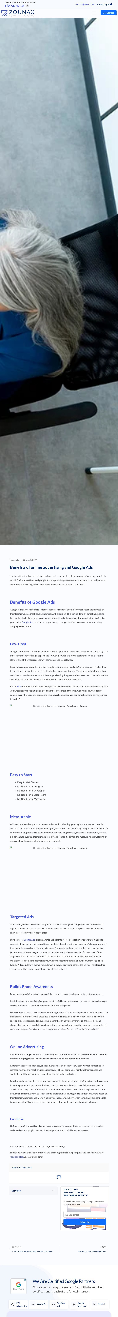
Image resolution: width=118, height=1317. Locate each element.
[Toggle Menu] (94, 13)
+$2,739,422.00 (16, 5)
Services (16, 1190)
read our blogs (17, 1156)
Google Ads (27, 622)
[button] (33, 1191)
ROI (19, 686)
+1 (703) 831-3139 (84, 4)
